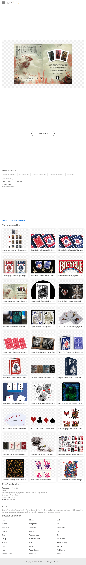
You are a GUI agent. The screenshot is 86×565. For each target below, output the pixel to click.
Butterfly (5, 523)
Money (59, 554)
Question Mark (7, 554)
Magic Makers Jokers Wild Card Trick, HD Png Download (21, 429)
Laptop (4, 531)
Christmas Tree (34, 539)
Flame (31, 520)
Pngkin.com (61, 550)
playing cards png (9, 174)
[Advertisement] (43, 25)
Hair (30, 542)
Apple (59, 520)
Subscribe (32, 527)
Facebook (32, 554)
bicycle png (70, 174)
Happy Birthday (62, 542)
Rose (58, 535)
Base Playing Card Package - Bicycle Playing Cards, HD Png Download (26, 276)
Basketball (5, 527)
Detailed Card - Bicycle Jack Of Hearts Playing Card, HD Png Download (54, 301)
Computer (60, 546)
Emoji (4, 539)
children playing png (39, 174)
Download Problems (17, 220)
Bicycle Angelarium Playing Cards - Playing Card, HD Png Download (25, 301)
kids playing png (24, 174)
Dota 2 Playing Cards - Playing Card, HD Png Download (49, 454)
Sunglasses (33, 523)
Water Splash (33, 550)
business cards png (56, 174)
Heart (4, 520)
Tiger (4, 535)
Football (4, 542)
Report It (5, 220)
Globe (31, 546)
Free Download (43, 134)
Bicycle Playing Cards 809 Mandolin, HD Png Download (21, 352)
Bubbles (32, 531)
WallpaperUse (34, 535)
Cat (58, 523)
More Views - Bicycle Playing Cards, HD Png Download (49, 276)
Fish (3, 546)
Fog (58, 531)
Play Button (60, 527)
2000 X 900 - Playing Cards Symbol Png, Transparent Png (50, 429)
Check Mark (61, 539)
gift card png (7, 178)
